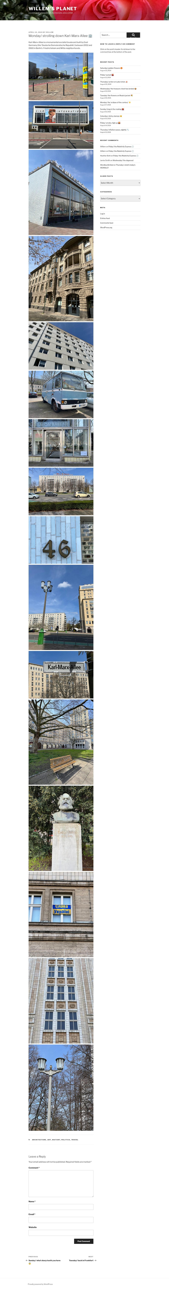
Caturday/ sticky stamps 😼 (111, 116)
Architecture (39, 1140)
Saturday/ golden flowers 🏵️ (111, 68)
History (56, 1140)
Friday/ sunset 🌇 (107, 75)
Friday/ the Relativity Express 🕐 (121, 146)
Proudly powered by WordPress (40, 1284)
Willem (50, 32)
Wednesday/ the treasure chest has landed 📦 (118, 89)
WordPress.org (106, 227)
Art (49, 1140)
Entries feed (105, 218)
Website (33, 1227)
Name (32, 1201)
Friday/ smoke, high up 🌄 (110, 123)
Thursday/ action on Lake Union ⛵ (114, 82)
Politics (65, 1140)
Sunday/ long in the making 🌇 (112, 109)
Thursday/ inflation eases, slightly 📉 (114, 130)
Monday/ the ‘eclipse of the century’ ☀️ (115, 102)
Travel (75, 1140)
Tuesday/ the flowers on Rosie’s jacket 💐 (116, 95)
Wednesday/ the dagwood (123, 160)
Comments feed (106, 223)
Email (32, 1214)
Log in (102, 214)
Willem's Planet (53, 8)
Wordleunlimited (106, 165)
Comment (34, 1168)
